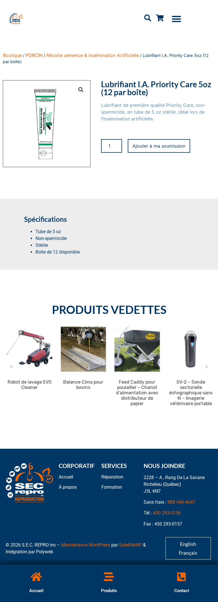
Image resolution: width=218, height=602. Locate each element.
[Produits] (109, 577)
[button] (176, 18)
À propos (68, 487)
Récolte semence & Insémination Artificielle (92, 55)
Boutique (12, 55)
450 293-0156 (167, 513)
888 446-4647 (181, 502)
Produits (109, 590)
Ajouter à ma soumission (159, 146)
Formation (111, 487)
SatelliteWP (130, 545)
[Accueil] (36, 577)
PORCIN (34, 55)
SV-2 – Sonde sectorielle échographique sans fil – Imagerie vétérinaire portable (190, 392)
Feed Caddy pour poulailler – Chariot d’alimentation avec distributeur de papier (136, 392)
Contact (181, 590)
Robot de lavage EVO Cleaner (29, 384)
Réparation (112, 477)
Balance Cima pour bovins (82, 384)
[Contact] (181, 577)
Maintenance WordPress (85, 545)
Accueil (36, 590)
